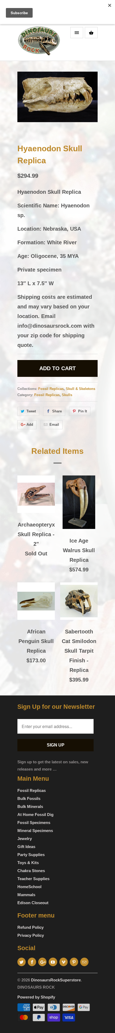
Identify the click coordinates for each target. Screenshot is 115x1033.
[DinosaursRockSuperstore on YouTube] (53, 962)
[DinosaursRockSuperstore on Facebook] (32, 962)
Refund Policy (30, 927)
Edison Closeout (32, 902)
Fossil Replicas (51, 389)
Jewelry (24, 838)
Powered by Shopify (36, 997)
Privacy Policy (30, 935)
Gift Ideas (26, 846)
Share (57, 411)
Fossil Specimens (33, 822)
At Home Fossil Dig (35, 814)
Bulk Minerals (30, 806)
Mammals (26, 894)
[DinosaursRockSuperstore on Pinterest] (74, 962)
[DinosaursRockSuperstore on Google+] (42, 962)
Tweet (31, 411)
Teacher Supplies (33, 878)
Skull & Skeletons (80, 389)
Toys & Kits (28, 862)
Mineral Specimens (35, 830)
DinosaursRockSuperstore (56, 980)
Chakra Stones (31, 870)
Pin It (82, 411)
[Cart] (91, 32)
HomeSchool (29, 886)
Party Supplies (31, 854)
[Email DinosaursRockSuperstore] (84, 962)
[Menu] (76, 32)
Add (29, 425)
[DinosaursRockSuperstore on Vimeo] (63, 962)
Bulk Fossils (28, 798)
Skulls (67, 395)
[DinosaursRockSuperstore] (38, 42)
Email (54, 425)
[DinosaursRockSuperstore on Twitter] (21, 962)
